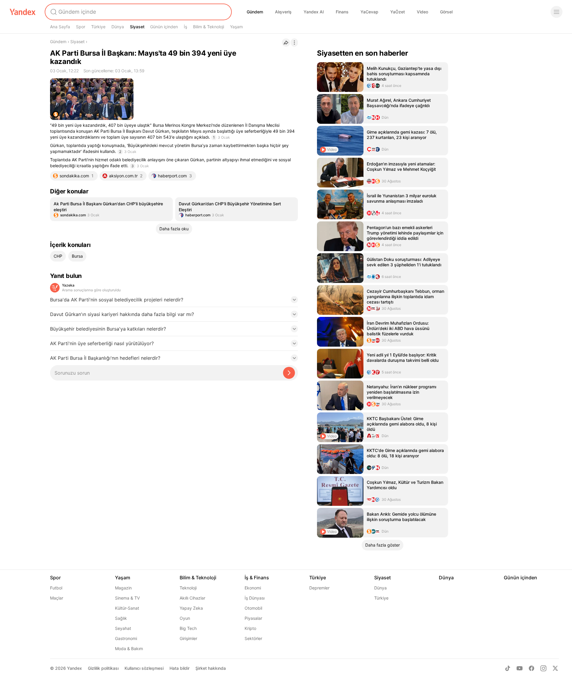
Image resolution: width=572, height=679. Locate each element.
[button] (174, 301)
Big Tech (188, 628)
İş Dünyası (255, 597)
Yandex (74, 668)
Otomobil (253, 608)
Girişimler (188, 638)
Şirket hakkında (210, 668)
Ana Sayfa (60, 26)
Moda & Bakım (129, 648)
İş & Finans (257, 578)
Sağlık (121, 618)
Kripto (250, 628)
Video (422, 11)
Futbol (56, 587)
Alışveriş (283, 11)
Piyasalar (253, 618)
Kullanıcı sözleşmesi (144, 668)
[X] (555, 668)
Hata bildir (179, 668)
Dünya (117, 26)
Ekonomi (253, 587)
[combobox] (137, 12)
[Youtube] (519, 668)
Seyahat (123, 628)
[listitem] (111, 209)
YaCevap (369, 11)
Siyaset (137, 26)
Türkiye (98, 26)
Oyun (185, 618)
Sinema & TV (127, 597)
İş (185, 26)
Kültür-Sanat (127, 608)
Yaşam (236, 26)
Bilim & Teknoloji (208, 26)
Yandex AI (314, 11)
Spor (80, 26)
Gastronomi (126, 638)
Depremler (319, 587)
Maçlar (56, 597)
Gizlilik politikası (103, 668)
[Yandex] (23, 12)
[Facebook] (531, 668)
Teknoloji (188, 587)
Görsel (446, 11)
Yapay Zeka (191, 608)
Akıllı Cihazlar (192, 597)
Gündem (255, 11)
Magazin (123, 587)
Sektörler (253, 638)
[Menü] (556, 12)
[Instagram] (543, 668)
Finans (342, 11)
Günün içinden (164, 26)
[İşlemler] (294, 42)
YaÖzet (397, 11)
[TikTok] (507, 668)
